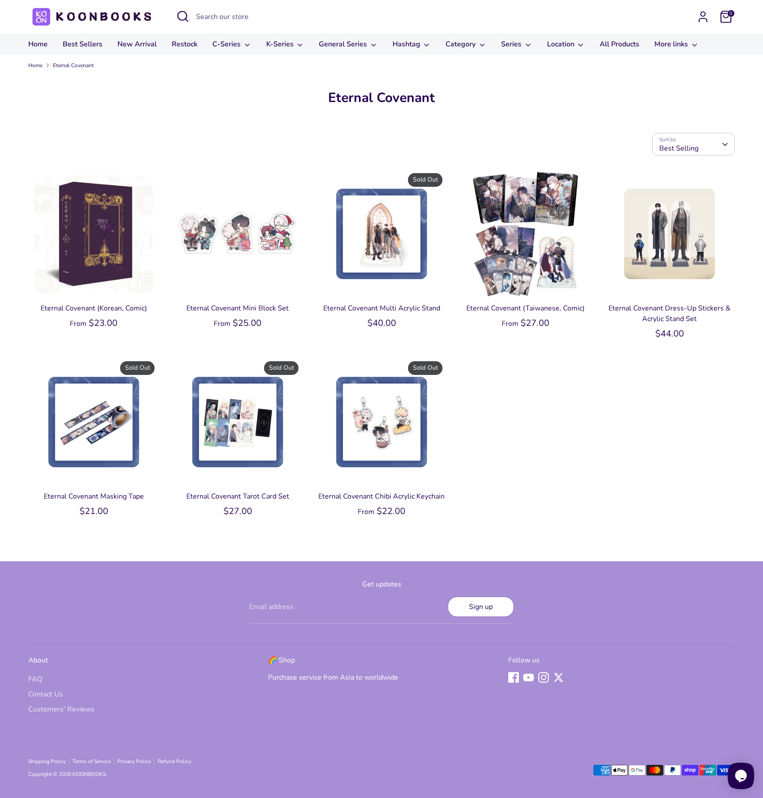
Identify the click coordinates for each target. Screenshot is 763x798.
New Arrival (137, 44)
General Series (344, 44)
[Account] (703, 17)
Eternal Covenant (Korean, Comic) (94, 308)
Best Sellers (82, 44)
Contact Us (45, 694)
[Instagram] (543, 677)
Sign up (481, 607)
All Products (619, 44)
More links (672, 44)
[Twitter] (558, 677)
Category (461, 44)
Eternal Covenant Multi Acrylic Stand (381, 308)
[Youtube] (528, 677)
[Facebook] (513, 677)
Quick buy (94, 284)
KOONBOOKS (89, 774)
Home (38, 44)
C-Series (227, 44)
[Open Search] (183, 16)
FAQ (35, 679)
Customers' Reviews (61, 709)
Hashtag (407, 44)
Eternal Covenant (73, 65)
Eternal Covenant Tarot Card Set (237, 496)
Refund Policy (174, 761)
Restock (184, 44)
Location (561, 44)
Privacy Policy (134, 761)
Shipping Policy (47, 761)
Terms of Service (91, 761)
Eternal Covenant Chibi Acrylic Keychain (381, 496)
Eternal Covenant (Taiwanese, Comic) (525, 308)
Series (512, 44)
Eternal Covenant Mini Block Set (237, 308)
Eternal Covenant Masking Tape (94, 496)
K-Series (280, 44)
